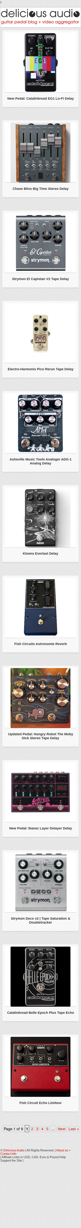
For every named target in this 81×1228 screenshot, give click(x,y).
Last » (74, 1129)
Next (62, 1129)
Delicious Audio (13, 1150)
